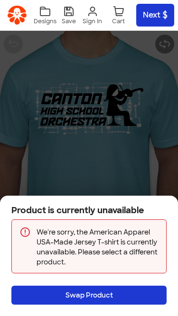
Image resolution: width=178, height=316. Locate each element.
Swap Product (89, 295)
